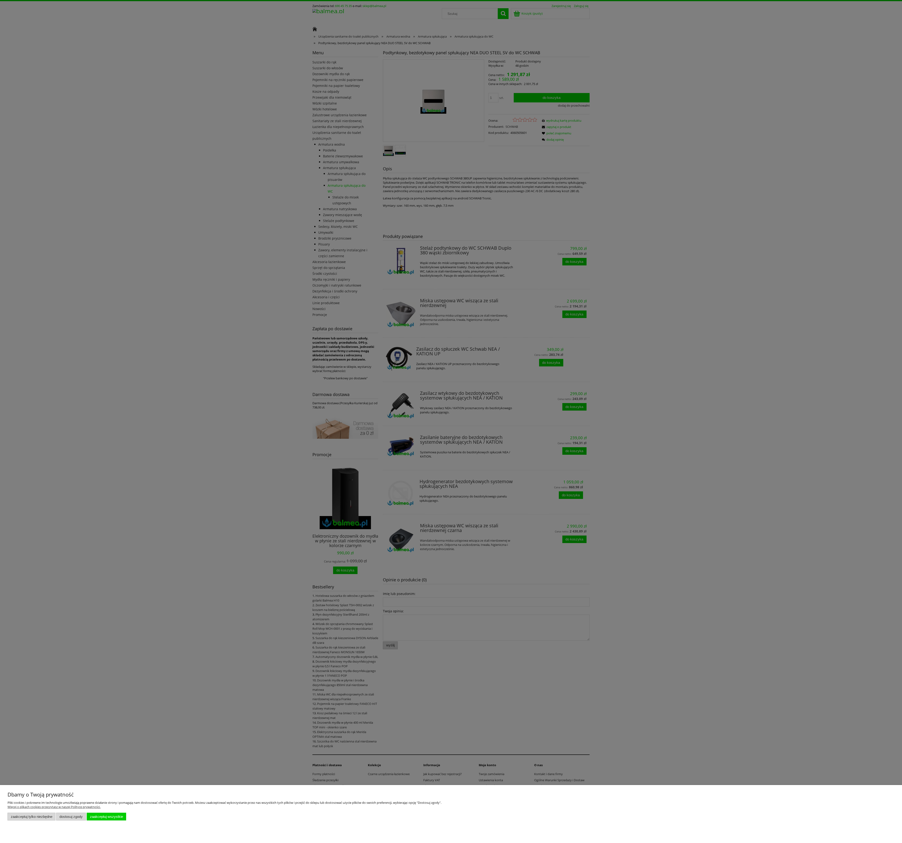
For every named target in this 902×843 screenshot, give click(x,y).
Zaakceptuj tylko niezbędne (31, 817)
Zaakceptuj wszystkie (106, 817)
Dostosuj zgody (71, 817)
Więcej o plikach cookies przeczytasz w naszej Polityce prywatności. (54, 807)
